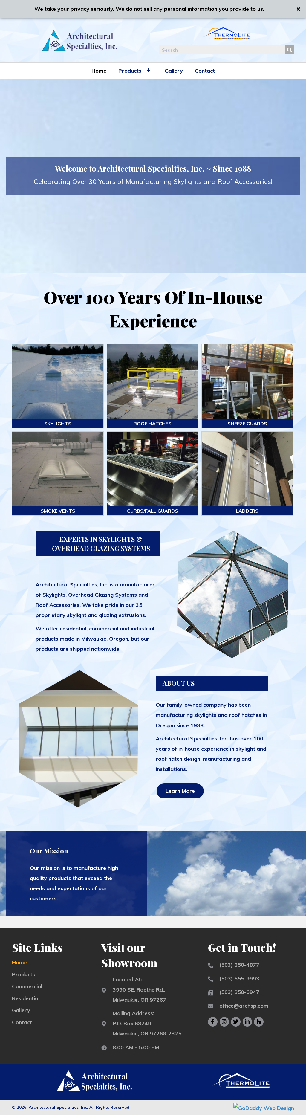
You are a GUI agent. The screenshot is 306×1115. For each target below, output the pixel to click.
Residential (25, 998)
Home (19, 962)
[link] (99, 70)
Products (23, 974)
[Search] (289, 49)
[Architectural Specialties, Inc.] (57, 381)
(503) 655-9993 (239, 978)
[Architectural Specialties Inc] (152, 381)
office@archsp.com (243, 1005)
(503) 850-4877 (239, 964)
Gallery (21, 1010)
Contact (22, 1022)
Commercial (27, 986)
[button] (180, 790)
